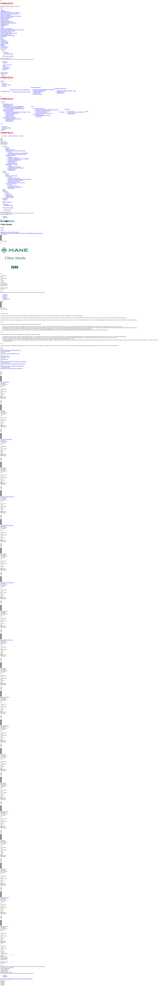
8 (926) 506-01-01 (4, 46)
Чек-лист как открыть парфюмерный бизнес (10, 353)
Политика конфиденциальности (26, 978)
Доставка (5, 297)
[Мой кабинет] (1, 125)
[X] (6, 221)
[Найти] (2, 9)
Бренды (6, 978)
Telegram (5, 61)
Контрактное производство (14, 178)
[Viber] (8, 221)
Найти (2, 981)
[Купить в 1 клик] (1, 373)
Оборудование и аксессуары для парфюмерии (18, 153)
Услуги (7, 174)
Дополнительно (6, 299)
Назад (8, 147)
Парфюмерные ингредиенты (14, 166)
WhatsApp (5, 62)
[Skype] (12, 221)
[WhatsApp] (10, 221)
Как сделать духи (4, 359)
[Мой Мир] (5, 221)
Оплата (4, 296)
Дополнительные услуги (13, 185)
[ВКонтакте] (1, 221)
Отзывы (5, 294)
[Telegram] (13, 221)
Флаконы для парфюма (13, 157)
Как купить (8, 193)
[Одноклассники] (3, 221)
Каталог (7, 148)
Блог (18, 978)
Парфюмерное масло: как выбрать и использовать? (12, 368)
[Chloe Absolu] (15, 272)
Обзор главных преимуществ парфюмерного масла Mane (13, 363)
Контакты (14, 978)
